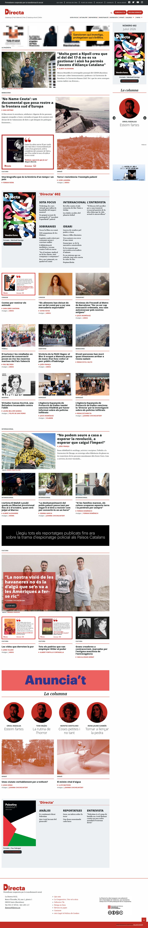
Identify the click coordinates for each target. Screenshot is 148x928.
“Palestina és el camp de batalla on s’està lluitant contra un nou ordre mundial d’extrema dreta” (97, 818)
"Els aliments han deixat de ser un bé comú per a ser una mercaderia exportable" (54, 305)
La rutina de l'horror (41, 731)
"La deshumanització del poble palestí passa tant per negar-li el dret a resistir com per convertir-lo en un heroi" (54, 506)
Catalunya (8, 17)
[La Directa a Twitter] (133, 2)
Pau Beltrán (8, 364)
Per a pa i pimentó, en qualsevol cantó (48, 260)
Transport (80, 297)
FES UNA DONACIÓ (134, 12)
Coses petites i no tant (69, 731)
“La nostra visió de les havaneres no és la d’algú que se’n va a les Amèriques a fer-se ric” (29, 586)
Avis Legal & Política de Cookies (66, 913)
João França (45, 364)
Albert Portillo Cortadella (52, 652)
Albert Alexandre (66, 69)
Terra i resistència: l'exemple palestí (77, 177)
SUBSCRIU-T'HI (120, 12)
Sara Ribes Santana (11, 308)
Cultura (5, 171)
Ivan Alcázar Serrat (85, 657)
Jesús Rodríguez (84, 316)
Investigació (103, 17)
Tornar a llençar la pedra (97, 731)
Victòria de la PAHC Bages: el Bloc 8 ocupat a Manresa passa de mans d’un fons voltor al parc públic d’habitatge (55, 357)
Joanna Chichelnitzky (15, 88)
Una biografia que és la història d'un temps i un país (28, 178)
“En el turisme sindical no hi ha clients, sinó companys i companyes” (49, 254)
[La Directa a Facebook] (129, 2)
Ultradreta (6, 48)
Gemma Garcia (46, 513)
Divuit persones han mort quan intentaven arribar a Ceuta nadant (90, 356)
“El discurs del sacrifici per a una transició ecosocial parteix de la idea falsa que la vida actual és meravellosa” (96, 210)
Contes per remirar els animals (14, 304)
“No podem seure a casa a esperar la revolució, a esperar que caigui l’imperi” (81, 439)
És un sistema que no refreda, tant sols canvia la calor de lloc (73, 257)
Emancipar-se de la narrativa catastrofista (72, 244)
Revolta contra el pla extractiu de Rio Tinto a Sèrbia (73, 208)
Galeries (129, 17)
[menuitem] (8, 17)
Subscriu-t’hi (59, 902)
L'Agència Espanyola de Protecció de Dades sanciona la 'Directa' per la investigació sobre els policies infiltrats (92, 406)
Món (40, 17)
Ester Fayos (45, 311)
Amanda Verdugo (13, 612)
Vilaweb (49, 418)
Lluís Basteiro (65, 785)
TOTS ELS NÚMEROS (12, 244)
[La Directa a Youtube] (138, 2)
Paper (138, 17)
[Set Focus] (111, 13)
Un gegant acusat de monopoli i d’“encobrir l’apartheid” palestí (48, 217)
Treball (5, 349)
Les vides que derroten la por (18, 646)
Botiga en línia (71, 2)
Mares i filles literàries (72, 235)
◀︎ (114, 118)
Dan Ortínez (8, 110)
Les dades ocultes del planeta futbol (72, 214)
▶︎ (145, 118)
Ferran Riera (8, 182)
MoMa (11, 516)
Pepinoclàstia (68, 262)
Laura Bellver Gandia (12, 411)
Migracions (6, 93)
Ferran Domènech (84, 511)
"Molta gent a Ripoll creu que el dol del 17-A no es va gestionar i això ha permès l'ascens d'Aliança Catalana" (82, 59)
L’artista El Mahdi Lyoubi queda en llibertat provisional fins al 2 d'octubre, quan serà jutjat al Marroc (18, 506)
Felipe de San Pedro (17, 413)
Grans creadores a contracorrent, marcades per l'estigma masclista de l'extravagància (91, 650)
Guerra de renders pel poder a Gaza (72, 231)
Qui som (57, 897)
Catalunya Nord (32, 17)
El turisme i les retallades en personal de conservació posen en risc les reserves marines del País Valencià (17, 357)
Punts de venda (86, 2)
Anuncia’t (99, 2)
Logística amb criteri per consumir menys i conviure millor (49, 240)
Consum (5, 297)
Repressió (42, 398)
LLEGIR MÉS (11, 606)
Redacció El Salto (84, 362)
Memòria (5, 398)
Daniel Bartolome (13, 470)
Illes (24, 17)
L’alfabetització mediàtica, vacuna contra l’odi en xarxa (47, 247)
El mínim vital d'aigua (69, 782)
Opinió (121, 17)
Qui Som (60, 2)
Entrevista (114, 17)
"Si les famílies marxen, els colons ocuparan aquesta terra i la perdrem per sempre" (92, 505)
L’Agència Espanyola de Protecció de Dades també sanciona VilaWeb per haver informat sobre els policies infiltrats (54, 408)
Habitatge (42, 349)
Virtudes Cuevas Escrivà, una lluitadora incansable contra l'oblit (17, 405)
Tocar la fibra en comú (48, 230)
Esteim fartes (14, 729)
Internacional (7, 429)
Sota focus (74, 17)
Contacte (110, 2)
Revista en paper (60, 908)
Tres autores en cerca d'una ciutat (72, 239)
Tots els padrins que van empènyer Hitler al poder (52, 647)
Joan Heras (7, 785)
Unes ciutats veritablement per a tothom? (25, 782)
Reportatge (93, 17)
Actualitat (83, 17)
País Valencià (17, 17)
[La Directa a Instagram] (142, 2)
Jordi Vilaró (8, 650)
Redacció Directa (84, 413)
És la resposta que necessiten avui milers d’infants (72, 250)
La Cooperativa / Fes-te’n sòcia (66, 900)
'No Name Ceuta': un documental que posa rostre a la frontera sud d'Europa (27, 102)
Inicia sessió (121, 2)
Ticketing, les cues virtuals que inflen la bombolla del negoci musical (47, 209)
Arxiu (67, 182)
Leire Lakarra (64, 180)
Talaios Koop (129, 925)
